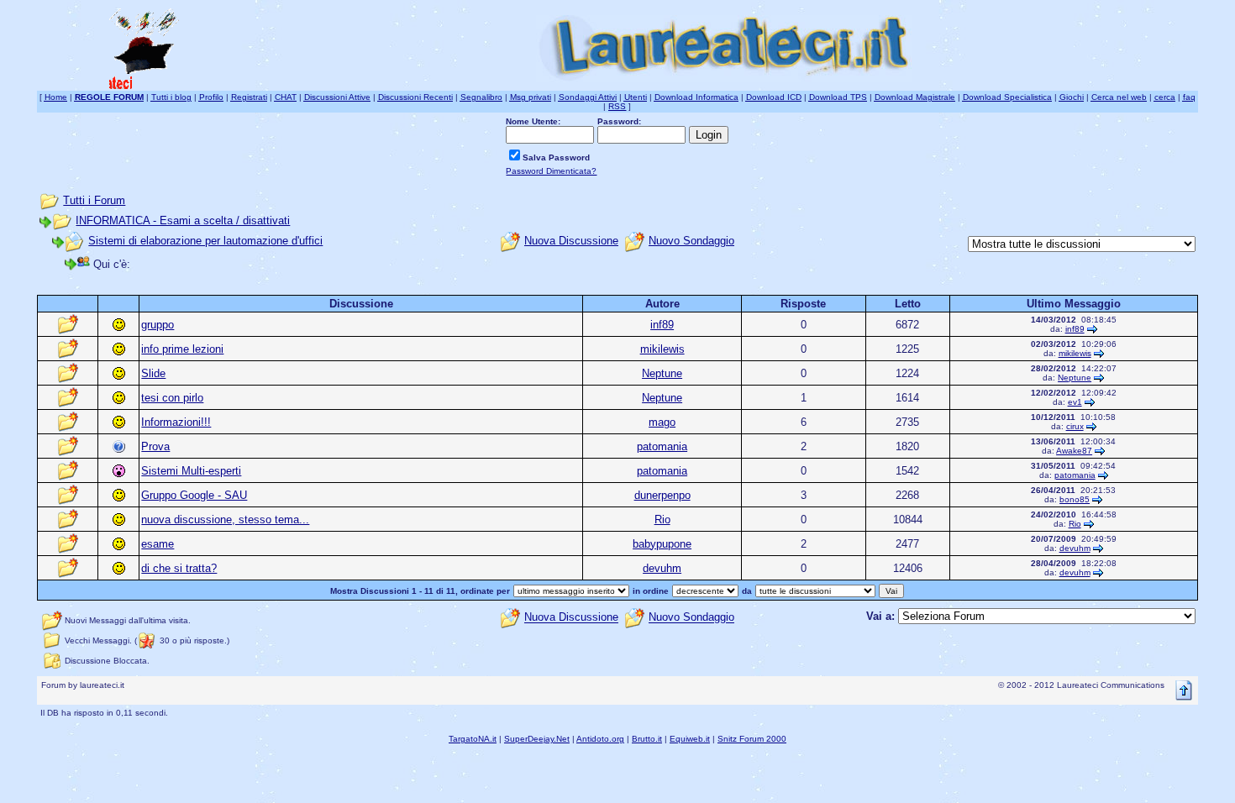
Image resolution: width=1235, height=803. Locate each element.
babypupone (662, 544)
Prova (155, 446)
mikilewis (662, 349)
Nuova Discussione (571, 240)
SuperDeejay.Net (537, 738)
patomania (662, 446)
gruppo (157, 324)
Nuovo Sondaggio (691, 240)
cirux (1075, 426)
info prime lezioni (182, 349)
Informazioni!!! (176, 422)
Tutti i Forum (94, 200)
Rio (662, 519)
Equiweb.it (690, 738)
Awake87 (1074, 450)
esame (157, 544)
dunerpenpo (662, 495)
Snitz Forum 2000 (751, 738)
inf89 (662, 324)
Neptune (662, 373)
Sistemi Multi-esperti (191, 470)
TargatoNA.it (473, 738)
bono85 (1074, 499)
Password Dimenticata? (551, 171)
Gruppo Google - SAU (194, 495)
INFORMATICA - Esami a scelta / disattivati (183, 220)
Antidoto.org (600, 738)
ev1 (1075, 402)
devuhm (1074, 548)
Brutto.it (647, 738)
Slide (153, 373)
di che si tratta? (179, 568)
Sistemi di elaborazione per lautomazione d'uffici (205, 240)
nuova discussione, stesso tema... (225, 519)
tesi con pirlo (172, 397)
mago (662, 422)
